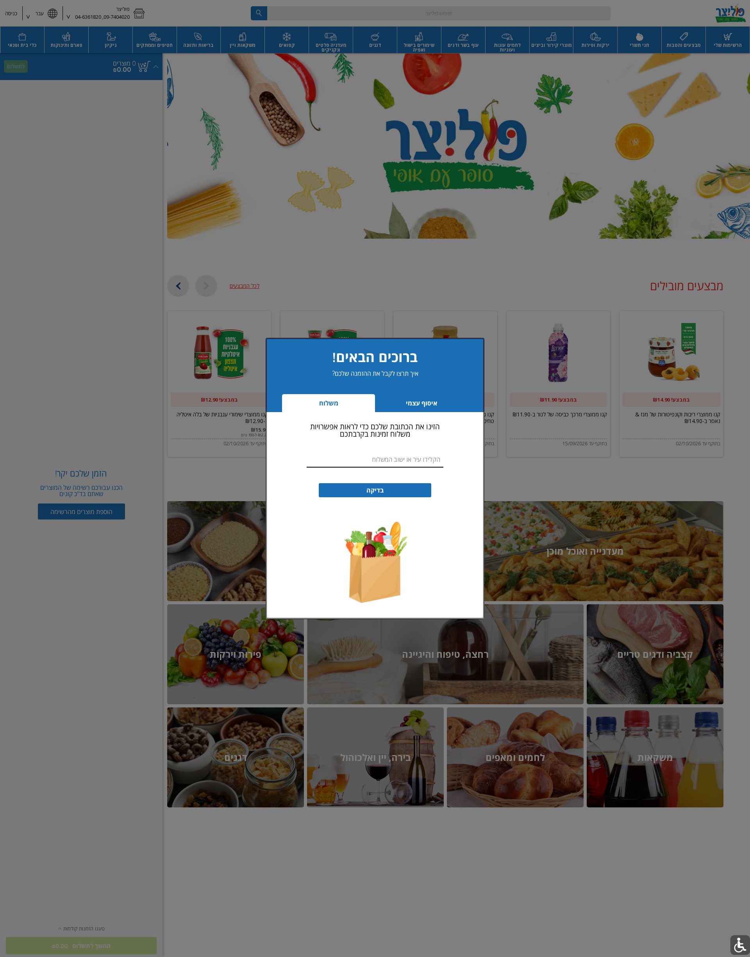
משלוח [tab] (328, 403)
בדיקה (375, 490)
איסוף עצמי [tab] (408, 405)
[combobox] (375, 460)
